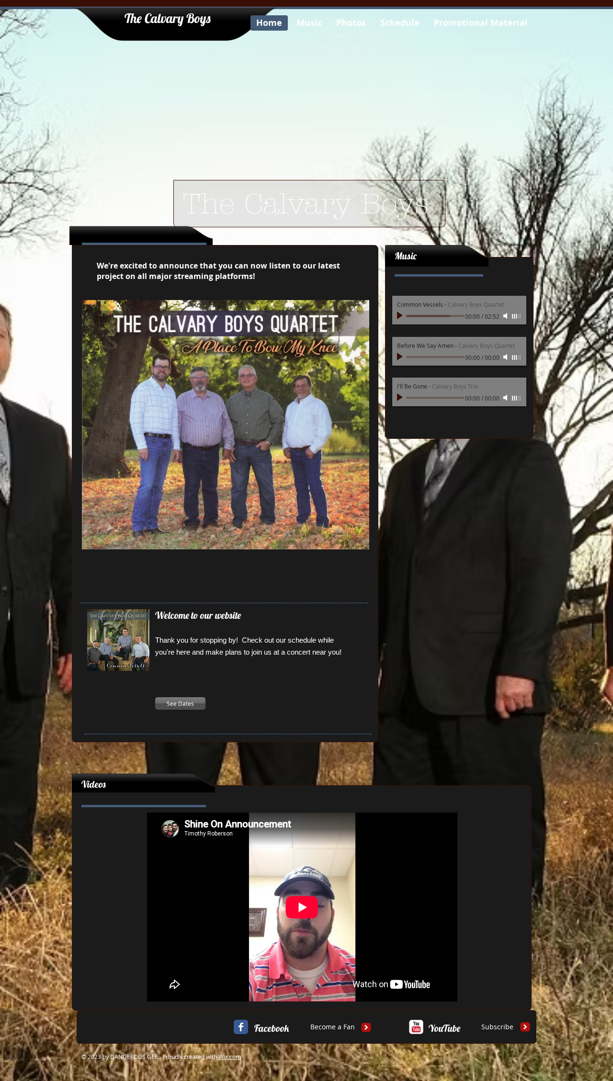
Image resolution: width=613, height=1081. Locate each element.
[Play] (401, 316)
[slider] (517, 316)
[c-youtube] (416, 1027)
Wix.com (229, 1056)
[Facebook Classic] (241, 1027)
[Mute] (506, 316)
